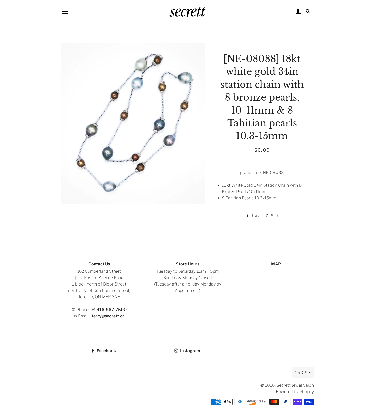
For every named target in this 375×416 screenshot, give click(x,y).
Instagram (189, 350)
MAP (276, 264)
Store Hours (187, 264)
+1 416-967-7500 (109, 309)
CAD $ (300, 372)
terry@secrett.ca (108, 316)
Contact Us (99, 264)
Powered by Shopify (295, 391)
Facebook (106, 350)
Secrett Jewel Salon (295, 385)
